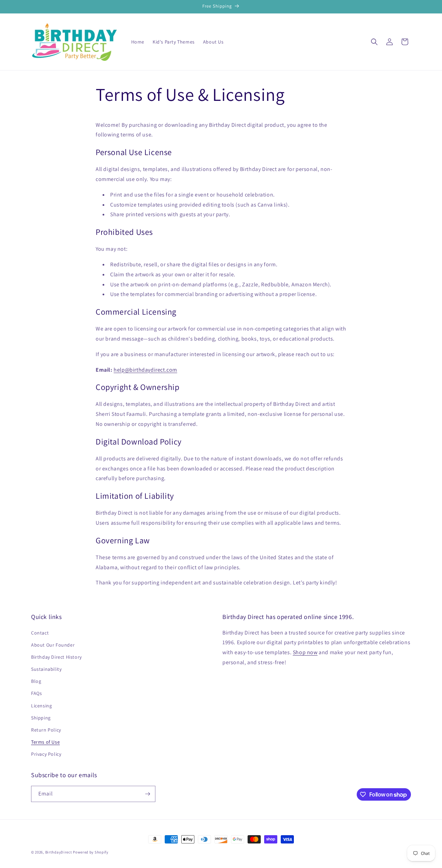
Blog (36, 681)
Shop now (305, 652)
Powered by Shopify (90, 852)
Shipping (41, 718)
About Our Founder (53, 645)
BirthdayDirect (58, 852)
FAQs (36, 693)
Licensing (41, 706)
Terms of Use (45, 742)
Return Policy (46, 730)
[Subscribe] (147, 794)
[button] (374, 41)
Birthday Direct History (56, 657)
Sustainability (46, 669)
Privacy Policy (46, 754)
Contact (40, 633)
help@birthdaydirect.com (145, 369)
